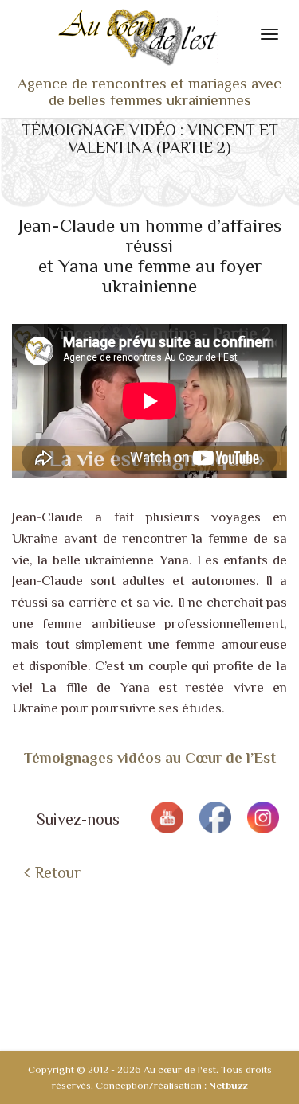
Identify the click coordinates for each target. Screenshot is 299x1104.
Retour (58, 872)
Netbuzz (228, 1085)
